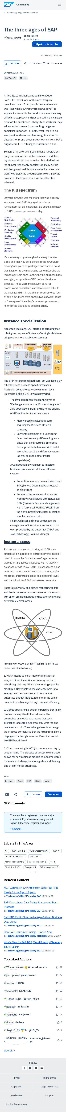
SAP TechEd (10, 78)
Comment (15, 829)
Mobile (23, 78)
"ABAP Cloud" (17, 851)
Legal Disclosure (49, 1086)
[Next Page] (35, 872)
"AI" (51, 862)
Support (49, 1095)
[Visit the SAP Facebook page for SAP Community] (24, 1068)
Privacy (16, 1078)
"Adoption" (34, 856)
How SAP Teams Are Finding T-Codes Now (28, 932)
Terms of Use (49, 1078)
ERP (29, 781)
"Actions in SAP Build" (14, 856)
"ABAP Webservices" (38, 851)
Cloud (20, 781)
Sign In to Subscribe (47, 44)
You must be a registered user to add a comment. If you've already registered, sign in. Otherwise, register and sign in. (32, 819)
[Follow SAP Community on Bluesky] (30, 1068)
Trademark (16, 1095)
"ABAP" (56, 851)
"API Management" (48, 867)
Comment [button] (53, 794)
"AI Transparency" (36, 862)
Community (22, 4)
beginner (9, 781)
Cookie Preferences (16, 1104)
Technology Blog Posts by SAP (23, 896)
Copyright (16, 1086)
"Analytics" (29, 867)
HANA (37, 781)
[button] (6, 63)
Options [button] (34, 50)
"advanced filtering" (14, 862)
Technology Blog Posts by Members (22, 13)
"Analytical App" (12, 867)
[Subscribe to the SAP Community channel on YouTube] (36, 1068)
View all (8, 1050)
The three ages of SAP (30, 30)
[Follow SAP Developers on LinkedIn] (41, 1068)
